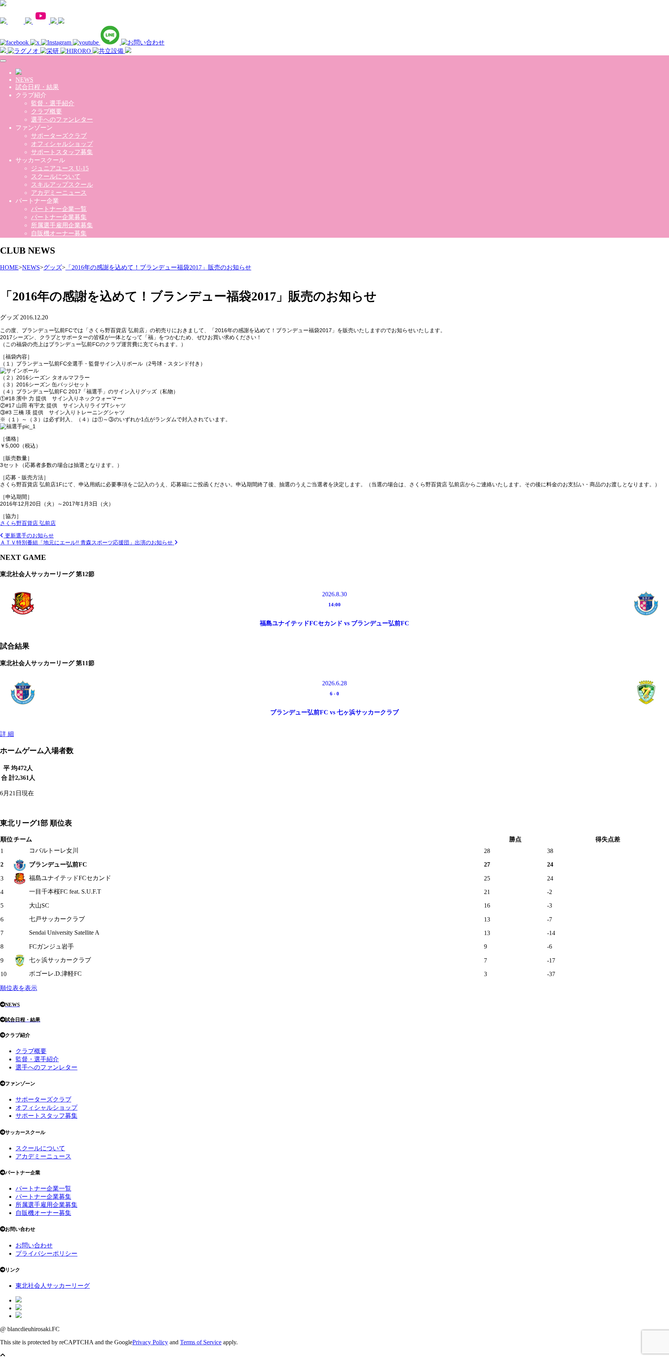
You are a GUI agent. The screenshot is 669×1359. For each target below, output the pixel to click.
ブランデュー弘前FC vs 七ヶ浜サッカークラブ (334, 712)
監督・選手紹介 (52, 103)
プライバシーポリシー (46, 1253)
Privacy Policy (150, 1342)
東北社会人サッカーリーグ (52, 1285)
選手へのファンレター (62, 119)
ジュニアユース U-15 (60, 168)
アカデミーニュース (59, 192)
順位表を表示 (18, 988)
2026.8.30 (334, 594)
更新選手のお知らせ (28, 535)
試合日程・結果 (37, 87)
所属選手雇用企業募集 (62, 225)
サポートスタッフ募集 (62, 152)
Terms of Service (200, 1342)
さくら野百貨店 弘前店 (28, 523)
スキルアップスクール (62, 184)
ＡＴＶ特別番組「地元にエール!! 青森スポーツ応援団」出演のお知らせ (87, 542)
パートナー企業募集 (59, 217)
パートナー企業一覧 (59, 209)
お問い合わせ (34, 1245)
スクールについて (56, 176)
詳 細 (7, 734)
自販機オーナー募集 (59, 233)
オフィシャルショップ (62, 144)
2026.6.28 (334, 683)
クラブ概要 (46, 111)
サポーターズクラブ (59, 135)
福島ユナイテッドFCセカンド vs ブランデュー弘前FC (334, 623)
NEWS (24, 79)
